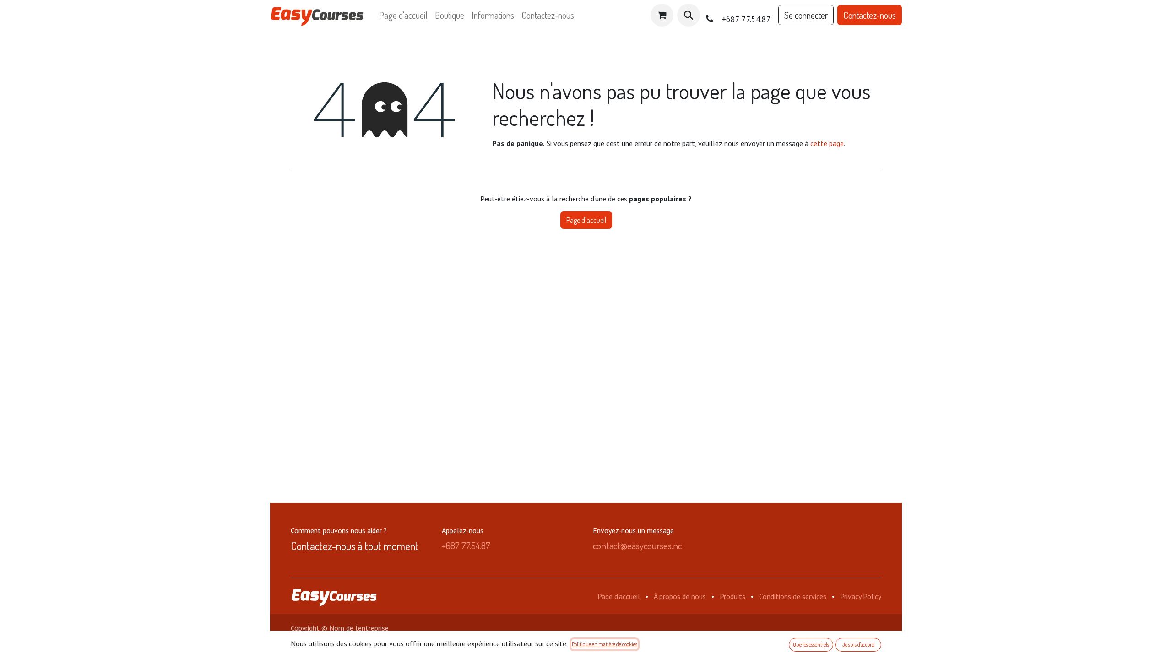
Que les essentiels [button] (811, 644)
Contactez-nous (869, 15)
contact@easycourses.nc (637, 545)
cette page (827, 143)
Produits (732, 596)
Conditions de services (792, 596)
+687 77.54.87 (466, 545)
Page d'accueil (586, 220)
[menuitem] (403, 15)
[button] (688, 15)
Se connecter (806, 15)
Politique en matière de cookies (604, 644)
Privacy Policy (860, 596)
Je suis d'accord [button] (858, 644)
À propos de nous (680, 596)
